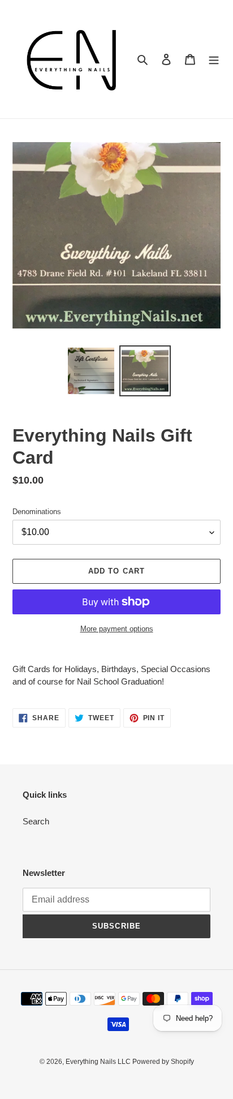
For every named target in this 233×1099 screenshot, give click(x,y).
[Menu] (214, 59)
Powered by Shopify (163, 1062)
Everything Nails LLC (99, 1062)
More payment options (116, 629)
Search (36, 821)
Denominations (36, 511)
